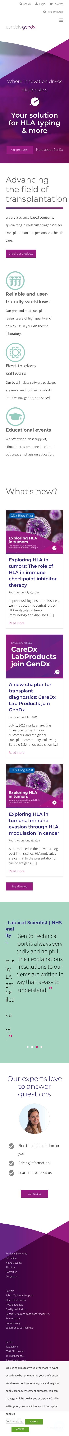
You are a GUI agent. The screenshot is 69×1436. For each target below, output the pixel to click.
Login (42, 4)
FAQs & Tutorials (14, 1305)
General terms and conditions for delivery (28, 1314)
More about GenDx (49, 149)
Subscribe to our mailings (19, 1328)
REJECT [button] (34, 1421)
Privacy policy (13, 1318)
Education (11, 1258)
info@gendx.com (17, 1360)
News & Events (14, 1263)
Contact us (34, 1194)
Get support (12, 1277)
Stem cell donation (16, 1300)
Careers (10, 1291)
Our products (19, 150)
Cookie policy (13, 1323)
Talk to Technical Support (19, 1296)
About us (10, 1267)
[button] (27, 1047)
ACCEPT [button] (20, 1429)
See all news (19, 886)
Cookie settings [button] (15, 1422)
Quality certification (16, 1309)
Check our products (21, 253)
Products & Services (16, 1254)
